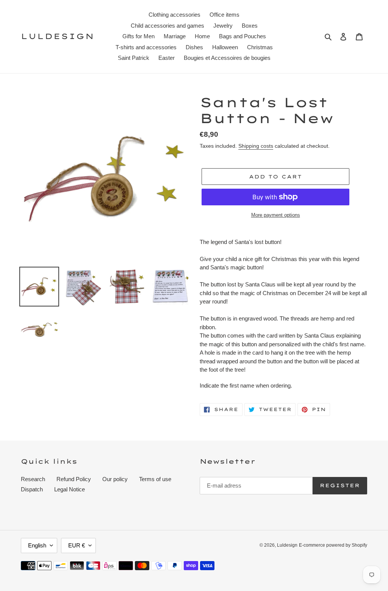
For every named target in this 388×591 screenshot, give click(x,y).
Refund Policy (73, 479)
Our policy (115, 479)
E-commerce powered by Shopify (333, 545)
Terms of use (155, 479)
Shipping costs (255, 146)
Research (33, 479)
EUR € (76, 545)
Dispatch (32, 489)
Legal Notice (69, 489)
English (37, 545)
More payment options (275, 215)
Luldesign (57, 36)
